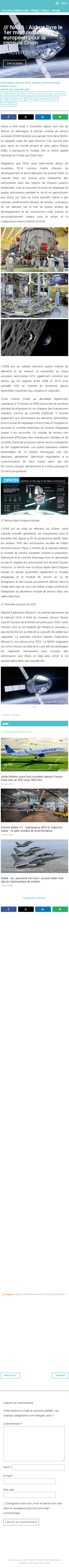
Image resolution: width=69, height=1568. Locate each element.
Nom (7, 1467)
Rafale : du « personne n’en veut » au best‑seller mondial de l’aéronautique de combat (32, 880)
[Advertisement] (35, 1067)
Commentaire (12, 1423)
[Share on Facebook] (9, 117)
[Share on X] (26, 117)
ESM (10, 99)
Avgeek (36, 83)
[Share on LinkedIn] (43, 117)
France (4, 86)
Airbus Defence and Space (34, 94)
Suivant (60, 1375)
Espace (46, 83)
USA (12, 86)
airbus (12, 94)
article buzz (23, 83)
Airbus (10, 83)
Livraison (43, 99)
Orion (4, 104)
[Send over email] (60, 117)
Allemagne (58, 94)
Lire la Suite (14, 63)
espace (19, 99)
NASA (54, 99)
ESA (3, 99)
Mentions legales (15, 1560)
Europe (55, 83)
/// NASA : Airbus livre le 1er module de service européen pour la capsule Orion (32, 35)
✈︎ (16, 86)
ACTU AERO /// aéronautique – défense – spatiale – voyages (31, 10)
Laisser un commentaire (14, 89)
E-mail (8, 1475)
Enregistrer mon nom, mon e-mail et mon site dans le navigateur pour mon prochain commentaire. (32, 1508)
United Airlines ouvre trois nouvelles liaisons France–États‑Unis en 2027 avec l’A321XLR (32, 778)
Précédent (10, 1375)
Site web (8, 1489)
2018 (2, 83)
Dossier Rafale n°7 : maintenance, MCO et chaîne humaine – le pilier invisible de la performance (32, 829)
